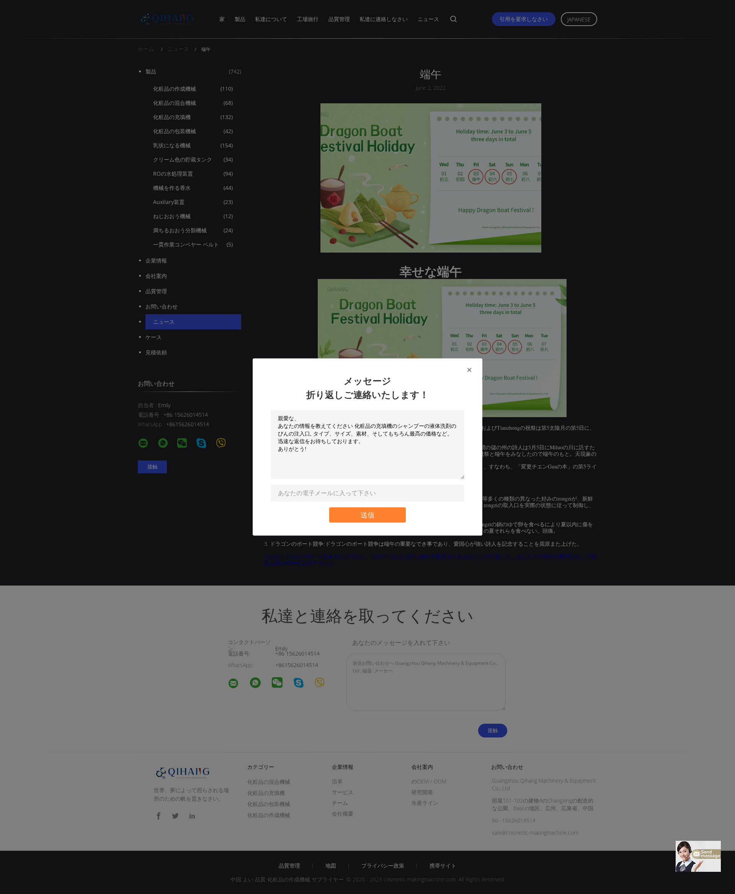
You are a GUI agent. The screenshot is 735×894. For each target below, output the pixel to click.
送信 (367, 515)
